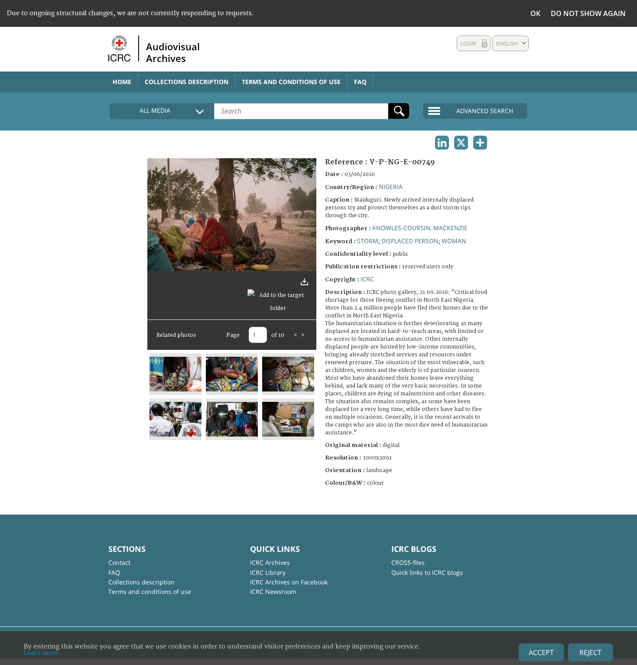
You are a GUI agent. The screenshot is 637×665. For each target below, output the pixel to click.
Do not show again (588, 13)
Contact (119, 562)
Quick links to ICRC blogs (427, 572)
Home (122, 82)
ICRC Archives (270, 562)
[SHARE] (480, 143)
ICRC (367, 279)
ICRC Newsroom (273, 591)
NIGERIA (391, 187)
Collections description (186, 82)
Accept (541, 652)
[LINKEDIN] (442, 143)
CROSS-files (408, 562)
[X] (461, 143)
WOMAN (454, 241)
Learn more (41, 653)
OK (535, 13)
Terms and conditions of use (291, 82)
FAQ (360, 82)
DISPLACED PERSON (410, 241)
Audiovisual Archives (173, 52)
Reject (590, 652)
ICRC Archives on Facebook (289, 582)
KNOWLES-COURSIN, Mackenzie (420, 228)
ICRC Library (268, 572)
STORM (367, 241)
